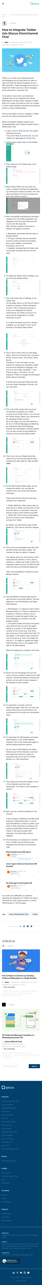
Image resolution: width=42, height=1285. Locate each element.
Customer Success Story (10, 1176)
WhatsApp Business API (9, 1132)
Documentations (7, 1220)
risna (7, 982)
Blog (3, 1179)
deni (6, 42)
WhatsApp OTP (6, 1142)
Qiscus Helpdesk (7, 1135)
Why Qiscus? (6, 1173)
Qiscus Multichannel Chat (22, 131)
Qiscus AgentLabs (7, 1104)
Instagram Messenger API (10, 1149)
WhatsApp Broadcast (8, 1108)
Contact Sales (6, 1213)
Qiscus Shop (6, 1111)
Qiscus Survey (6, 1128)
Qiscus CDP (5, 1145)
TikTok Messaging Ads (9, 1161)
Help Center (5, 1217)
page (24, 903)
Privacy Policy (15, 1277)
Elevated (29, 367)
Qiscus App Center (8, 1115)
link (11, 903)
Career (4, 1198)
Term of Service (26, 1277)
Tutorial (4, 15)
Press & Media (6, 1202)
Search (34, 1066)
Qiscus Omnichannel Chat (10, 1101)
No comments (9, 987)
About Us (5, 1195)
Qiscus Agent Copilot (8, 1121)
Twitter (35, 914)
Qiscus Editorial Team (13, 1042)
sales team (19, 138)
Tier (29, 461)
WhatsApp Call (6, 1125)
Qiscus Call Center (8, 1139)
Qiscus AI (5, 1118)
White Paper (5, 1183)
